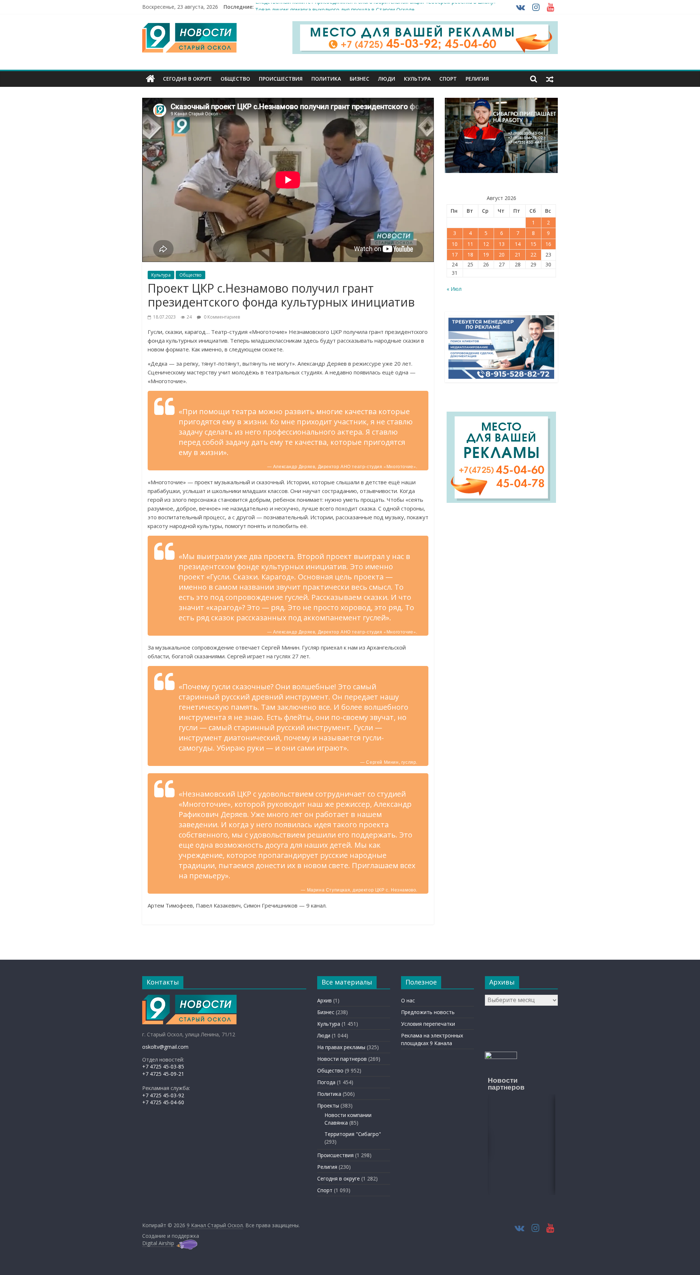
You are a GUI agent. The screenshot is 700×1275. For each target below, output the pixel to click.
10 (455, 243)
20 (502, 254)
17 (455, 254)
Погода (326, 1082)
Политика (326, 78)
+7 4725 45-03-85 (163, 1066)
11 (470, 243)
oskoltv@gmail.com (165, 1046)
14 (518, 243)
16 (548, 243)
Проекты (328, 1105)
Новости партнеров (342, 1058)
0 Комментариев (221, 317)
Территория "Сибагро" (352, 1133)
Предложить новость (428, 1012)
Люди (386, 78)
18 (470, 254)
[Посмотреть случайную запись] (550, 78)
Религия (477, 78)
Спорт (448, 78)
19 (486, 254)
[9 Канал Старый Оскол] (150, 78)
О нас (408, 1000)
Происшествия (281, 78)
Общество (235, 78)
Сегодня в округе (187, 78)
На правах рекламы (341, 1047)
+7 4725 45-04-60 (163, 1102)
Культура (417, 78)
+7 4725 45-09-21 (163, 1073)
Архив (324, 1000)
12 (486, 243)
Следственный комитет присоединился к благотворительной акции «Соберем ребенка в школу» (375, 6)
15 (533, 243)
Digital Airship (158, 1243)
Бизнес (359, 78)
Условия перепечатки (428, 1023)
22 (533, 254)
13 (502, 243)
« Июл (454, 288)
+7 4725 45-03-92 (163, 1095)
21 (518, 254)
